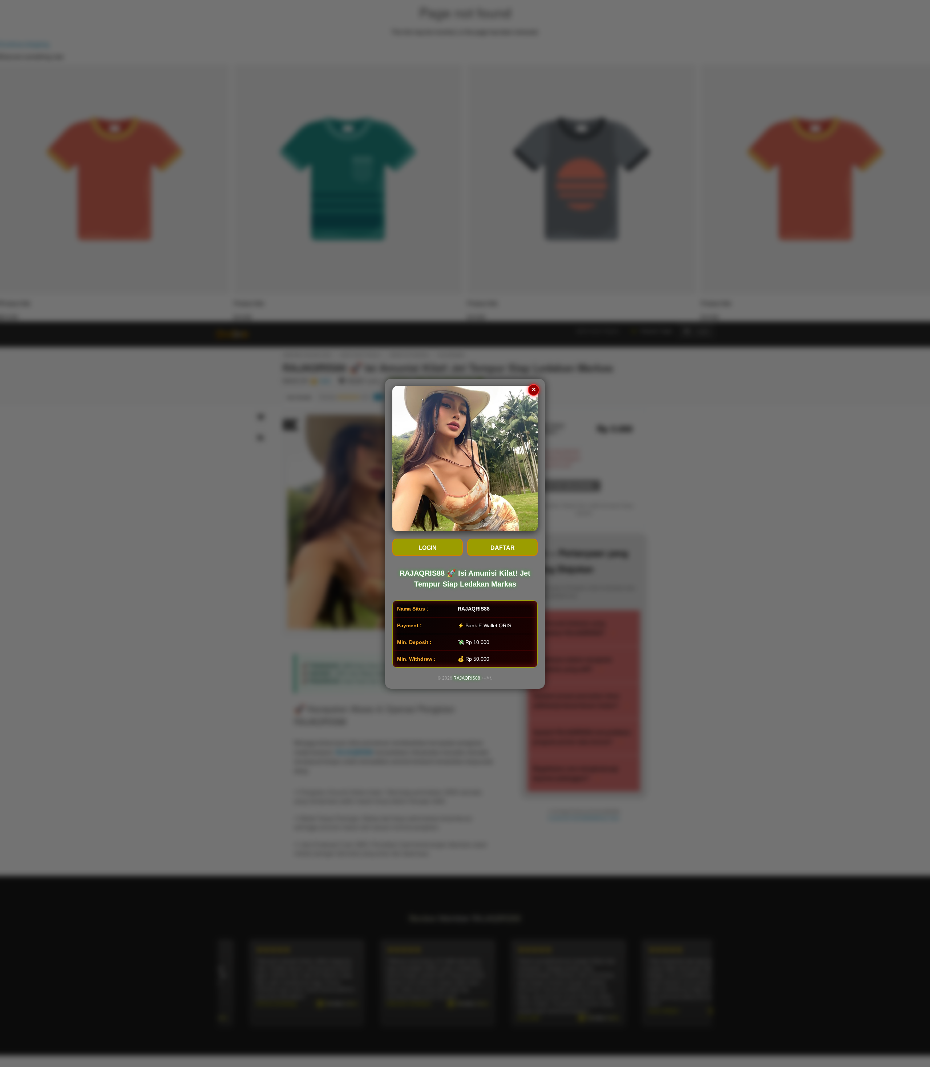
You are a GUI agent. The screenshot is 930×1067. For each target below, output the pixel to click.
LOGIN (427, 548)
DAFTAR (502, 548)
